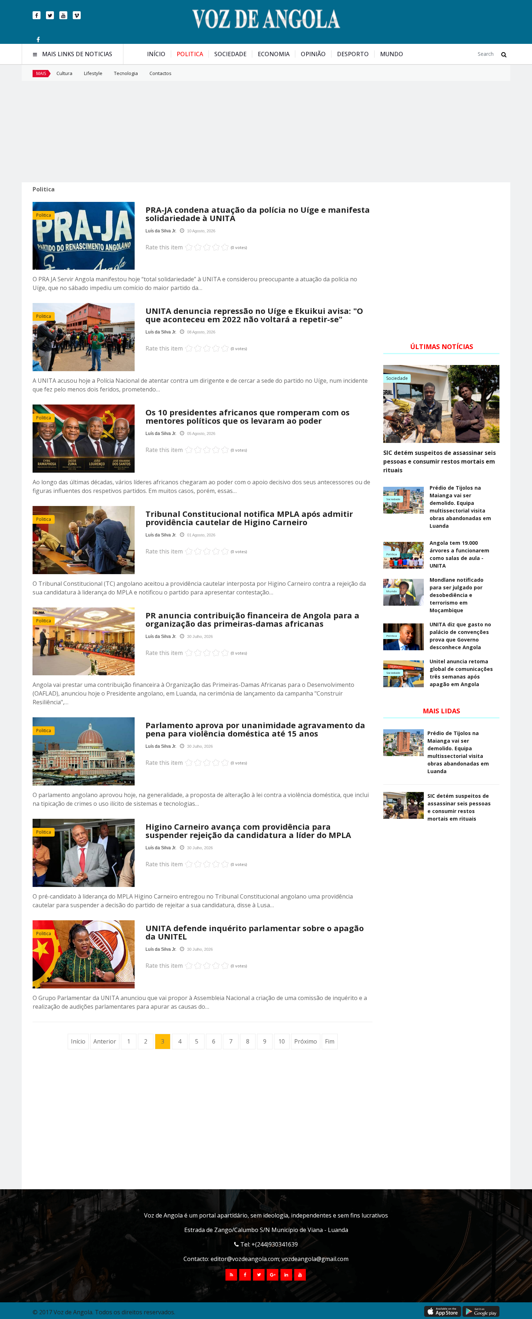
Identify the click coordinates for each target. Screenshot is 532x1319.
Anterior (104, 1041)
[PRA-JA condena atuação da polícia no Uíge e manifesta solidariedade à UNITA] (84, 236)
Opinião (313, 54)
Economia (274, 54)
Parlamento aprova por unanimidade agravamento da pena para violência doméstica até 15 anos (255, 729)
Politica (190, 54)
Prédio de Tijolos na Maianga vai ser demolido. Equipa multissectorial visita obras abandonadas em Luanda (460, 506)
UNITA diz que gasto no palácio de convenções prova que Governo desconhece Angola (460, 636)
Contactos (160, 73)
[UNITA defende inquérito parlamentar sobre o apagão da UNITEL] (84, 954)
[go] (504, 54)
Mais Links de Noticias (77, 54)
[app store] (442, 1311)
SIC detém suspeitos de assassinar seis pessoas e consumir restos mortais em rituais (439, 461)
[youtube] (63, 15)
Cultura (64, 73)
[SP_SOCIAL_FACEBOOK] (245, 1275)
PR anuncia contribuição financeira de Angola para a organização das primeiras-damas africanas (252, 619)
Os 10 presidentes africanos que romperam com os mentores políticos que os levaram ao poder (247, 416)
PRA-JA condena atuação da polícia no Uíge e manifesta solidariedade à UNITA (257, 213)
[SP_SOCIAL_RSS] (231, 1275)
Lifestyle (93, 73)
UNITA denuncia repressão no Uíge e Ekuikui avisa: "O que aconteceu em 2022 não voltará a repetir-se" (254, 314)
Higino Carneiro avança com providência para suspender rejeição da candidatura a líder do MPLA (248, 830)
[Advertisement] (266, 131)
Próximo (305, 1041)
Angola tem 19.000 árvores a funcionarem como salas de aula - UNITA (459, 554)
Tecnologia (126, 73)
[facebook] (37, 15)
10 (281, 1041)
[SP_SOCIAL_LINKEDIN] (286, 1275)
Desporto (353, 54)
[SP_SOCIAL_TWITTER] (259, 1275)
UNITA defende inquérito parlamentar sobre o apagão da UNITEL (254, 932)
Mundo (391, 54)
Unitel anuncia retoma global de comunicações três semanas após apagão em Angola (461, 673)
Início (156, 54)
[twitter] (50, 15)
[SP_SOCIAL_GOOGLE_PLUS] (272, 1275)
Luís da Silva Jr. (160, 230)
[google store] (481, 1311)
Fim (329, 1041)
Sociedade (230, 54)
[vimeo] (77, 15)
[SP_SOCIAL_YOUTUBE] (300, 1275)
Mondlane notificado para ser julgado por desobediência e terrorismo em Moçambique (457, 595)
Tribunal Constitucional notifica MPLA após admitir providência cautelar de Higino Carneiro (249, 517)
